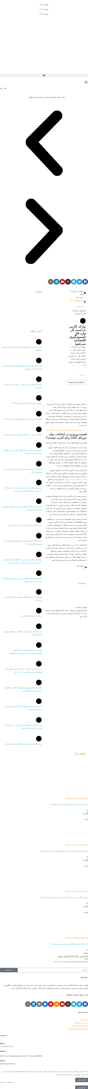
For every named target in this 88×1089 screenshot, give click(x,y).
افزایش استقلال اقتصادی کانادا (76, 479)
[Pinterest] (51, 1004)
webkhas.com (10, 1082)
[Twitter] (79, 282)
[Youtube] (62, 282)
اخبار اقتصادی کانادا (76, 300)
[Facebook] (85, 282)
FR (5, 89)
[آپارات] (51, 282)
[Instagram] (68, 282)
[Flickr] (45, 1004)
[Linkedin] (56, 282)
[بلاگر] (39, 1004)
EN (1, 89)
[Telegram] (74, 282)
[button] (44, 75)
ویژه (83, 569)
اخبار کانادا (79, 306)
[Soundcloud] (56, 1004)
